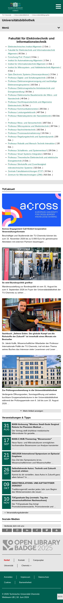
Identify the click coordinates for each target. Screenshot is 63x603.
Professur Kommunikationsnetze (23, 109)
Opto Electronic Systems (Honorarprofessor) (28, 74)
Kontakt (21, 560)
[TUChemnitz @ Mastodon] (46, 530)
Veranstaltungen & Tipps (16, 417)
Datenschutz (43, 577)
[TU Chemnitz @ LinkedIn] (27, 530)
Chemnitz (26, 566)
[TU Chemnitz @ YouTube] (56, 530)
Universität (8, 566)
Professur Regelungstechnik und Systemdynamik (30, 136)
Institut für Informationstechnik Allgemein (26, 64)
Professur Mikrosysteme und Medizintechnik (28, 126)
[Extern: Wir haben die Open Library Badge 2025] (31, 546)
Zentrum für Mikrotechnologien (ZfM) (25, 175)
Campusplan (38, 560)
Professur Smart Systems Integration (25, 154)
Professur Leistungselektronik (21, 112)
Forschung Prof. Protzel (19, 57)
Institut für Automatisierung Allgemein (25, 60)
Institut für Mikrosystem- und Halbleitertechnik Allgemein (34, 67)
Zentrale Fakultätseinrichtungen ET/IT (25, 171)
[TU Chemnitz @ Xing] (37, 530)
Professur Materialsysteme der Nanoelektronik (29, 116)
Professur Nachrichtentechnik (21, 129)
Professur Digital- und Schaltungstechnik (26, 78)
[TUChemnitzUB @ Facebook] (7, 530)
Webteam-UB (8, 597)
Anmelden (8, 577)
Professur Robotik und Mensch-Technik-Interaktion (31, 143)
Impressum (25, 577)
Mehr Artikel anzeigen (33, 411)
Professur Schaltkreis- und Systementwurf (27, 150)
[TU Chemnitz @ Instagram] (17, 530)
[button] (55, 7)
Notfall (7, 560)
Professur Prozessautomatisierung (24, 133)
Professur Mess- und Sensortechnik (24, 123)
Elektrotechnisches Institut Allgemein (25, 46)
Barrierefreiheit (25, 582)
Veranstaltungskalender (17, 512)
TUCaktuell (8, 189)
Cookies (7, 582)
